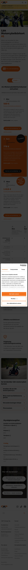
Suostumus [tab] (5, 269)
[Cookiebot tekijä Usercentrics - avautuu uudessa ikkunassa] (20, 265)
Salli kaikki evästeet (14, 294)
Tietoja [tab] (23, 269)
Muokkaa (13, 298)
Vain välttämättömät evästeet (14, 303)
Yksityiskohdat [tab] (14, 269)
